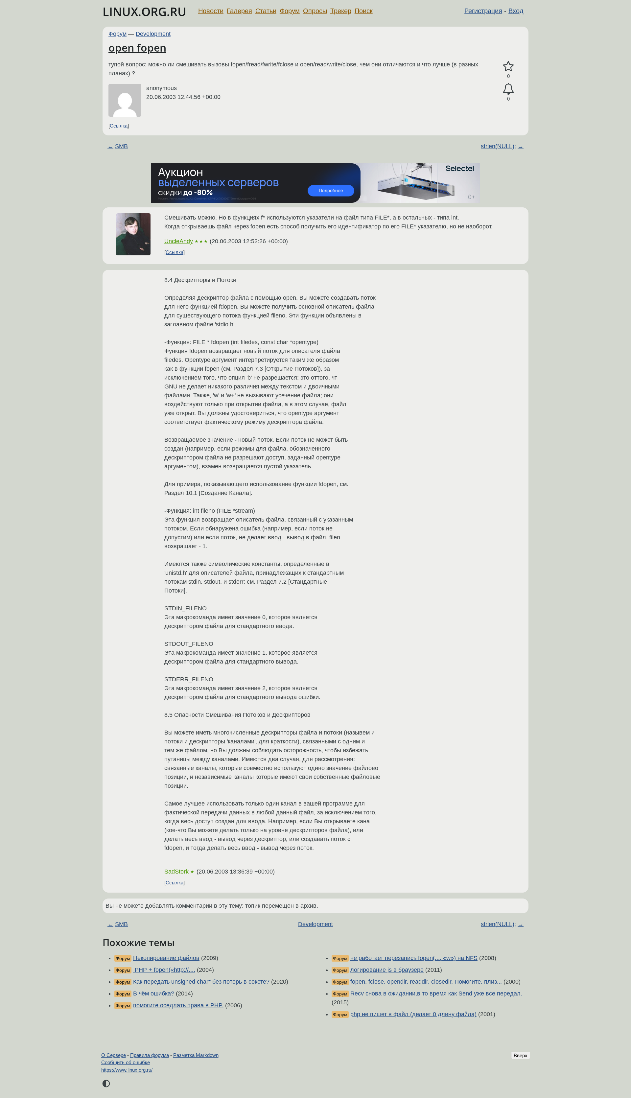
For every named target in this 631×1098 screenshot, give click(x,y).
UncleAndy (178, 241)
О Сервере (113, 1055)
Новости (210, 10)
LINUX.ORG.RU (144, 12)
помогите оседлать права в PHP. (178, 1005)
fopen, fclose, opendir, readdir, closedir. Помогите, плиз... (426, 981)
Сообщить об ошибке (125, 1062)
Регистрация (483, 10)
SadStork (176, 871)
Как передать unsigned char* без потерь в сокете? (201, 981)
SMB (121, 146)
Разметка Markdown (196, 1055)
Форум (290, 10)
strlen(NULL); (498, 146)
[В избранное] (508, 66)
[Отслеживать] (508, 89)
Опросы (315, 10)
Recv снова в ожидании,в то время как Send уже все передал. (436, 993)
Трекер (340, 10)
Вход (516, 10)
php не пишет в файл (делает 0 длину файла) (413, 1014)
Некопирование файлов (166, 958)
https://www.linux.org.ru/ (126, 1070)
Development (153, 34)
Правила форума (149, 1055)
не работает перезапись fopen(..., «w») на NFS (414, 958)
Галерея (239, 10)
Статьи (265, 10)
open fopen (137, 47)
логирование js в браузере (387, 970)
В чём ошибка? (153, 993)
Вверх (520, 1055)
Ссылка (119, 125)
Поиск (364, 10)
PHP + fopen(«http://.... (164, 970)
